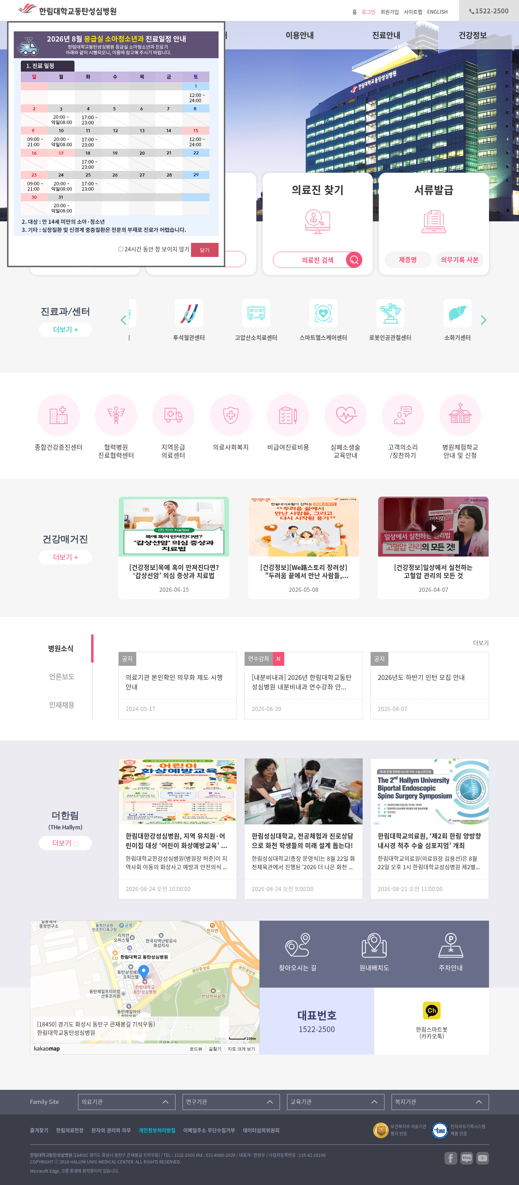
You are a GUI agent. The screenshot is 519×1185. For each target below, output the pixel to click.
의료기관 (92, 1102)
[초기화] (251, 991)
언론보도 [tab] (61, 676)
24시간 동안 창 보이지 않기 (158, 249)
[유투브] (482, 1157)
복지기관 (405, 1102)
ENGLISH (437, 12)
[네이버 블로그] (466, 1157)
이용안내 (300, 35)
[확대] (251, 968)
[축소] (251, 980)
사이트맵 (413, 12)
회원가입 (390, 12)
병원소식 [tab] (60, 648)
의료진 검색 (318, 260)
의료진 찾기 (318, 190)
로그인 (369, 12)
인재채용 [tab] (61, 704)
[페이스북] (451, 1157)
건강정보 (473, 35)
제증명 (408, 260)
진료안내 (386, 35)
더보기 (481, 643)
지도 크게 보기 (241, 1048)
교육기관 (301, 1102)
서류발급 (434, 190)
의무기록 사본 (460, 260)
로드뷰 (196, 1048)
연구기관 (196, 1102)
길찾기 (215, 1048)
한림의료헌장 (70, 1130)
